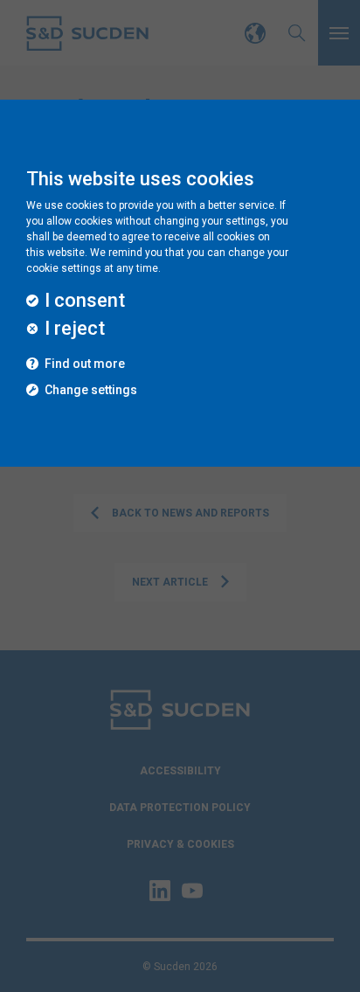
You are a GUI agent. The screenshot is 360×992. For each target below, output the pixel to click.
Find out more (85, 364)
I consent (85, 301)
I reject (75, 329)
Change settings (91, 390)
